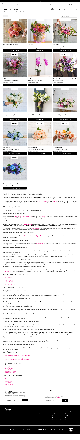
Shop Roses (7, 279)
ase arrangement (40, 243)
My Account (41, 411)
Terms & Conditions (54, 429)
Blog (66, 413)
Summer (42, 4)
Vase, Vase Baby (35, 228)
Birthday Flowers (9, 367)
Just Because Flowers (10, 372)
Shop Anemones (8, 277)
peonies (30, 236)
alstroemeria (43, 216)
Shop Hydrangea (9, 280)
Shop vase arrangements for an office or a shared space (17, 359)
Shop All (7, 7)
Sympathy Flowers (9, 370)
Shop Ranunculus (9, 283)
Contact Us (54, 417)
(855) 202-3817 (41, 429)
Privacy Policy (47, 429)
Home (3, 7)
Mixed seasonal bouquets (20, 216)
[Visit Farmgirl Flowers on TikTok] (8, 430)
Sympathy (34, 4)
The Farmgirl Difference (69, 411)
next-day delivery (8, 271)
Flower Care (54, 415)
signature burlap (41, 201)
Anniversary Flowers (9, 368)
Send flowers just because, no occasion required (15, 357)
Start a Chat (54, 411)
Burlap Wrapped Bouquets (11, 379)
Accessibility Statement (63, 429)
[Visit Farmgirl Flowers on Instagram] (5, 430)
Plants (39, 4)
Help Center (54, 413)
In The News (67, 415)
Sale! (61, 4)
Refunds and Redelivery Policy (57, 419)
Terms (57, 397)
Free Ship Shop (56, 4)
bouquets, (47, 201)
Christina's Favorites (9, 380)
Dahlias (26, 236)
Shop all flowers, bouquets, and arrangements (15, 361)
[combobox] (55, 10)
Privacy (59, 397)
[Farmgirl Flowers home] (5, 4)
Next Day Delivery (9, 384)
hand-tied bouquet (28, 224)
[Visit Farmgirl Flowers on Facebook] (10, 430)
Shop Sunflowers (9, 281)
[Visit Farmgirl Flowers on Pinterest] (13, 430)
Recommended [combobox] (65, 16)
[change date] (76, 9)
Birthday (29, 4)
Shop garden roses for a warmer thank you (14, 358)
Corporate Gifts (68, 417)
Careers (66, 419)
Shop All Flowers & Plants (11, 284)
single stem (55, 201)
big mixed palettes (40, 236)
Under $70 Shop (9, 383)
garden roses (29, 216)
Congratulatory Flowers (10, 371)
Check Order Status (42, 413)
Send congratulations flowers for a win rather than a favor (18, 355)
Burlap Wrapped (49, 4)
